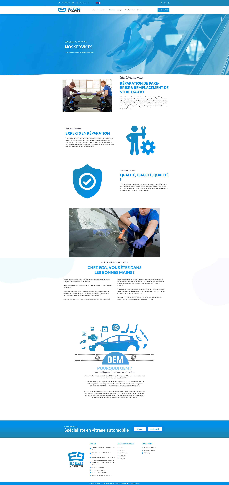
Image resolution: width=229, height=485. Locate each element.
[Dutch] (97, 3)
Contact (139, 10)
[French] (99, 3)
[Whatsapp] (169, 3)
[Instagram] (165, 3)
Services (111, 10)
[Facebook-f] (161, 3)
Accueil (95, 10)
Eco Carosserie (129, 10)
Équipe (120, 10)
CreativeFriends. (134, 483)
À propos (103, 10)
